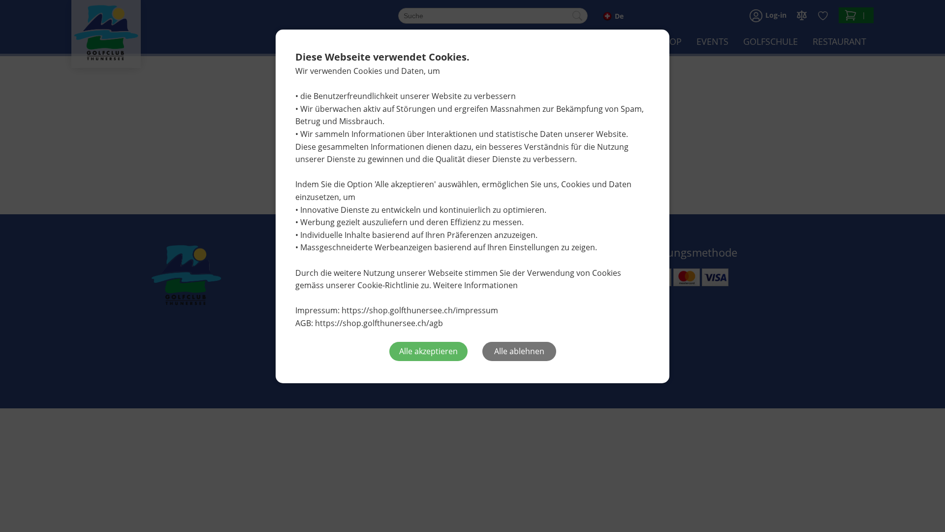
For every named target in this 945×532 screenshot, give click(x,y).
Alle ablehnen (519, 351)
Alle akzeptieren (428, 351)
